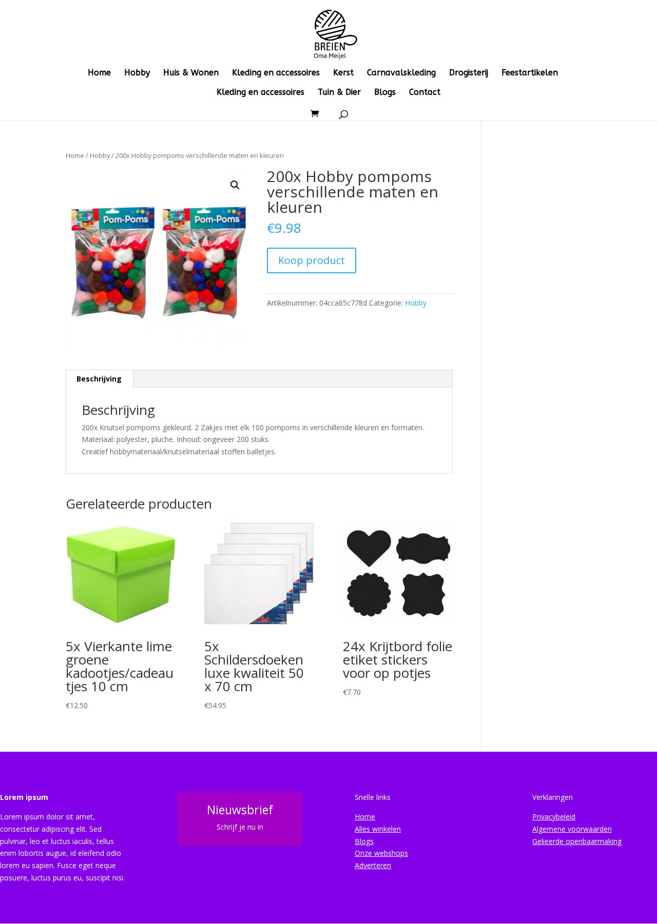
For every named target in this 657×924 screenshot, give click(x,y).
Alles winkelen (378, 829)
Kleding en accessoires (276, 73)
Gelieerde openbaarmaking (577, 841)
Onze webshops (381, 853)
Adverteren (373, 865)
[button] (235, 185)
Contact (424, 93)
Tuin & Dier (339, 93)
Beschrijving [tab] (99, 379)
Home (99, 73)
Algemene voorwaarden (572, 829)
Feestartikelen (529, 73)
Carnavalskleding (401, 73)
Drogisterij (468, 73)
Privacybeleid (553, 816)
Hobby (137, 73)
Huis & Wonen (191, 73)
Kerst (343, 73)
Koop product (311, 260)
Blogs (385, 93)
